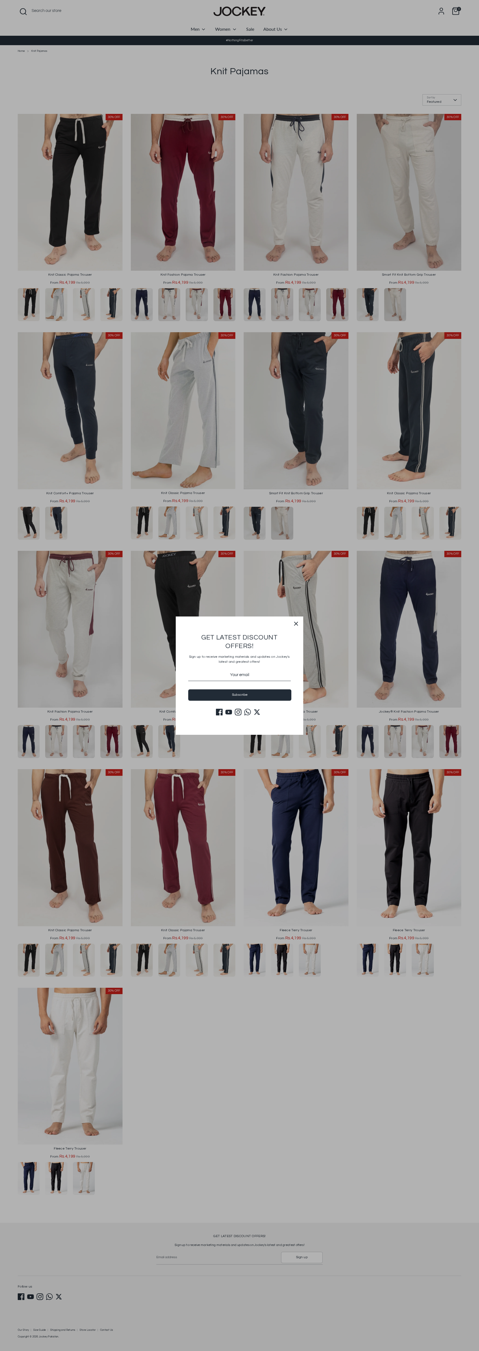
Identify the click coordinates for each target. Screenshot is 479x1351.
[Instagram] (238, 712)
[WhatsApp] (247, 712)
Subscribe (240, 695)
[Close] (296, 624)
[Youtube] (228, 712)
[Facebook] (219, 712)
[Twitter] (257, 712)
